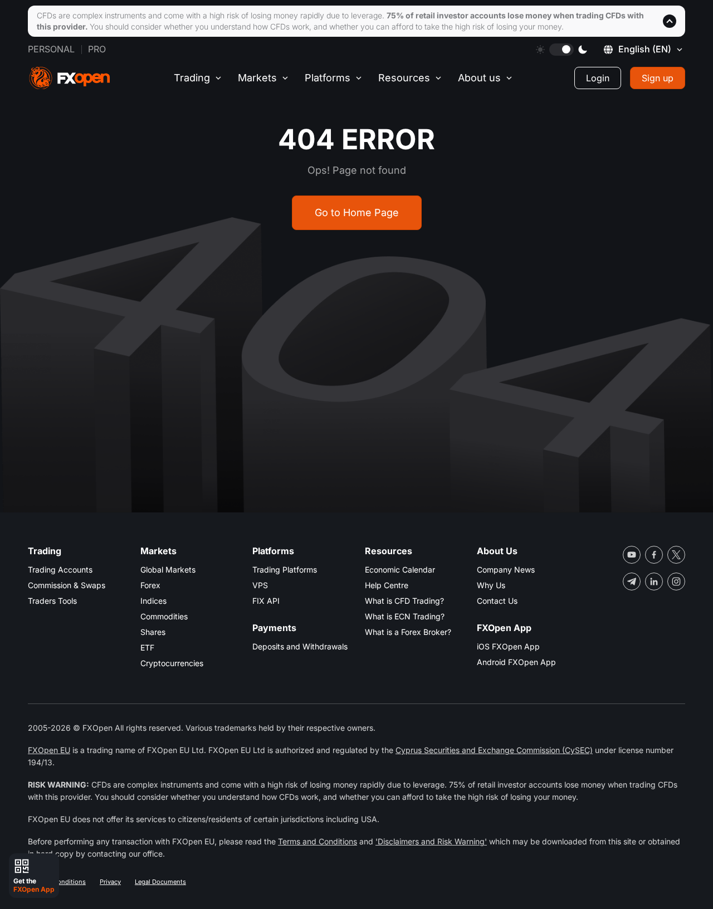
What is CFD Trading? (404, 600)
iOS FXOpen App (508, 646)
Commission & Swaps (66, 585)
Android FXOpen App (516, 662)
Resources (404, 78)
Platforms (327, 78)
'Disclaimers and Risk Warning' (431, 841)
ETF (147, 647)
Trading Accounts (60, 569)
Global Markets (168, 569)
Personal (51, 49)
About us (479, 78)
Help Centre (386, 585)
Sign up (657, 78)
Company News (506, 569)
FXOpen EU (49, 750)
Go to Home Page (357, 212)
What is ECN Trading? (405, 616)
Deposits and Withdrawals (300, 646)
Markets (257, 78)
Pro (97, 49)
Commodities (164, 616)
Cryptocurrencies (171, 663)
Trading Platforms (284, 569)
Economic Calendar (400, 569)
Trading (192, 78)
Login (597, 78)
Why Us (491, 585)
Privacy (110, 882)
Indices (153, 600)
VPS (260, 585)
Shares (152, 632)
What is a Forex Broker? (408, 632)
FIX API (266, 600)
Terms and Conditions (317, 841)
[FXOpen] (69, 78)
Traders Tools (52, 600)
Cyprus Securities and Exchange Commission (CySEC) (494, 750)
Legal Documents (160, 882)
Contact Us (497, 600)
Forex (150, 585)
